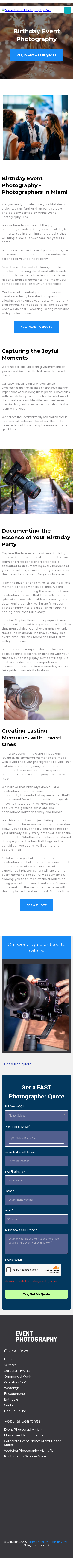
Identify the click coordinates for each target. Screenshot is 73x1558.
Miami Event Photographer (24, 1435)
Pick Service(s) (14, 1106)
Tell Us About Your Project (21, 1229)
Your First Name (15, 1171)
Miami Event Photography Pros (48, 1541)
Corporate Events (17, 1371)
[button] (67, 10)
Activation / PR (15, 1382)
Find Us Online (15, 1411)
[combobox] (36, 1115)
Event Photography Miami (23, 1429)
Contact (10, 1405)
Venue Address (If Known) (20, 1152)
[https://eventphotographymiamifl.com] (26, 10)
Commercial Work (17, 1376)
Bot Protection (13, 1259)
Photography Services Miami (25, 1456)
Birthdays (11, 1399)
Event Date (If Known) (17, 1126)
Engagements (14, 1393)
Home (8, 1359)
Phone (9, 1190)
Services (10, 1365)
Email (9, 1210)
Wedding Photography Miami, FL (28, 1450)
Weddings (11, 1388)
